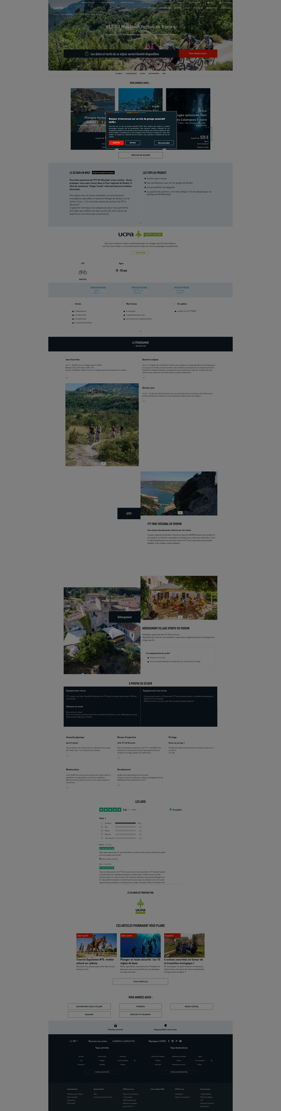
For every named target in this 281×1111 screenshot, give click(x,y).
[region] (141, 130)
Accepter (116, 143)
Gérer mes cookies (164, 143)
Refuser (133, 143)
